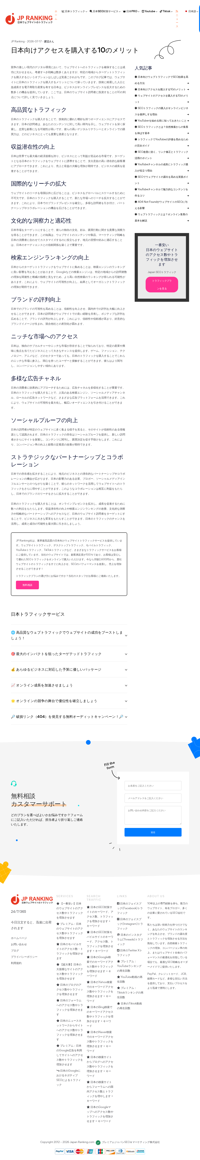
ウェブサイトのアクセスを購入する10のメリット (162, 99)
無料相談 (27, 585)
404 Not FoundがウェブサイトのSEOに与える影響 (162, 205)
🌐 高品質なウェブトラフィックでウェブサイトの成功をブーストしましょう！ (67, 635)
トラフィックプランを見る (162, 284)
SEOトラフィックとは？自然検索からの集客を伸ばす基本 (162, 130)
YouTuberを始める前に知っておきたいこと (163, 120)
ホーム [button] (56, 15)
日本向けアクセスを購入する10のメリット (163, 89)
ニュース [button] (177, 20)
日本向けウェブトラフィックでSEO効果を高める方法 (162, 80)
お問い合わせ (19, 944)
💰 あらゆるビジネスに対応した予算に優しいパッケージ (56, 669)
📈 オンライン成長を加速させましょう (42, 685)
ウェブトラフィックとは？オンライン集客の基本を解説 (162, 217)
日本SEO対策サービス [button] (105, 11)
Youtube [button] (149, 11)
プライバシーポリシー (24, 957)
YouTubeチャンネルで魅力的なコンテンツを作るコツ (162, 192)
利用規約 (16, 963)
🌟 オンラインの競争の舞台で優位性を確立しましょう (54, 700)
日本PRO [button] (131, 11)
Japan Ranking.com (82, 1142)
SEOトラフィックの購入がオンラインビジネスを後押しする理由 (162, 111)
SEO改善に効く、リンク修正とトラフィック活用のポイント (162, 155)
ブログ (15, 950)
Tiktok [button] (166, 11)
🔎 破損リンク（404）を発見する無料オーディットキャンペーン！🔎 (67, 716)
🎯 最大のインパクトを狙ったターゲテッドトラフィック (56, 653)
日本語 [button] (192, 11)
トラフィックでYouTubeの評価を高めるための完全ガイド (162, 142)
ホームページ (19, 938)
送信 (153, 832)
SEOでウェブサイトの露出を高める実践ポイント (162, 180)
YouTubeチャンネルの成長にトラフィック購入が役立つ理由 (162, 167)
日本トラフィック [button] (74, 11)
